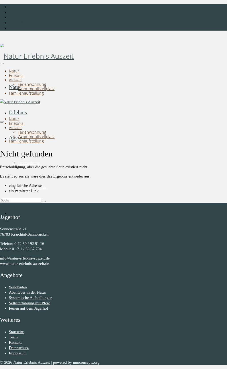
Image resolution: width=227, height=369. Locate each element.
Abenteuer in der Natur (27, 292)
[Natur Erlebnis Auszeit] (113, 56)
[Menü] (2, 63)
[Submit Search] (44, 201)
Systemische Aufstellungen (30, 297)
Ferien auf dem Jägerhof (28, 308)
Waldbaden (18, 287)
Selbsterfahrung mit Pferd (29, 303)
